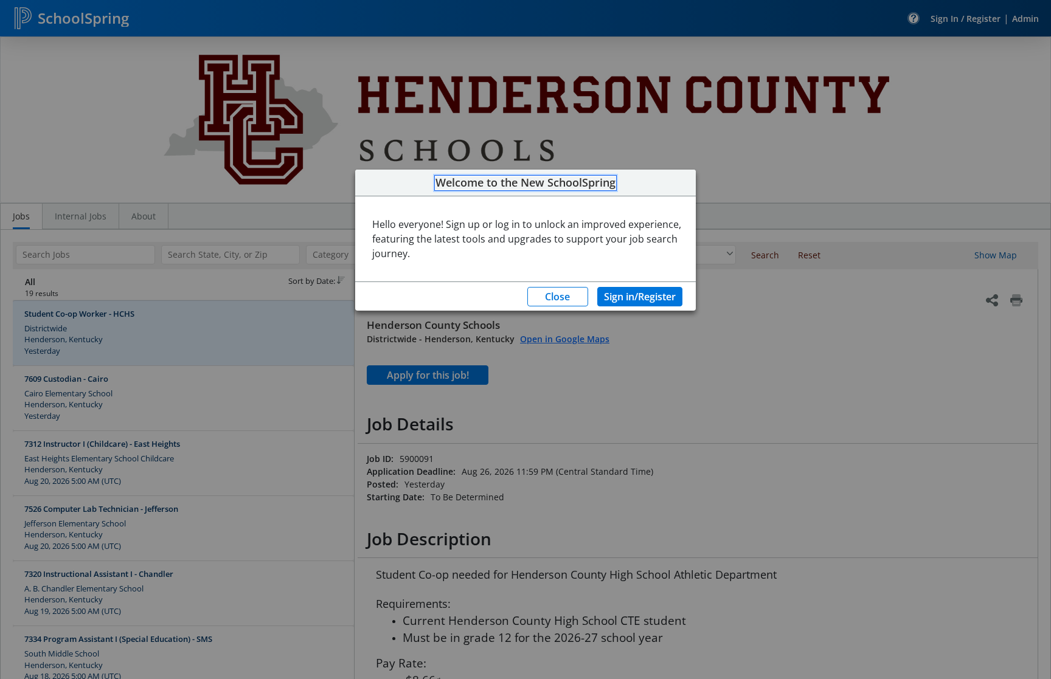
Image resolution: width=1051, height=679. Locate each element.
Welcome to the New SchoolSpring (525, 183)
